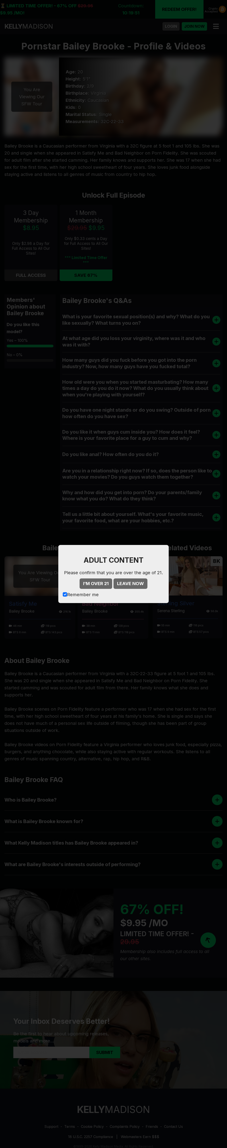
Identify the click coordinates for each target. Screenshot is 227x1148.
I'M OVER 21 (96, 583)
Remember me (83, 594)
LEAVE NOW (130, 583)
